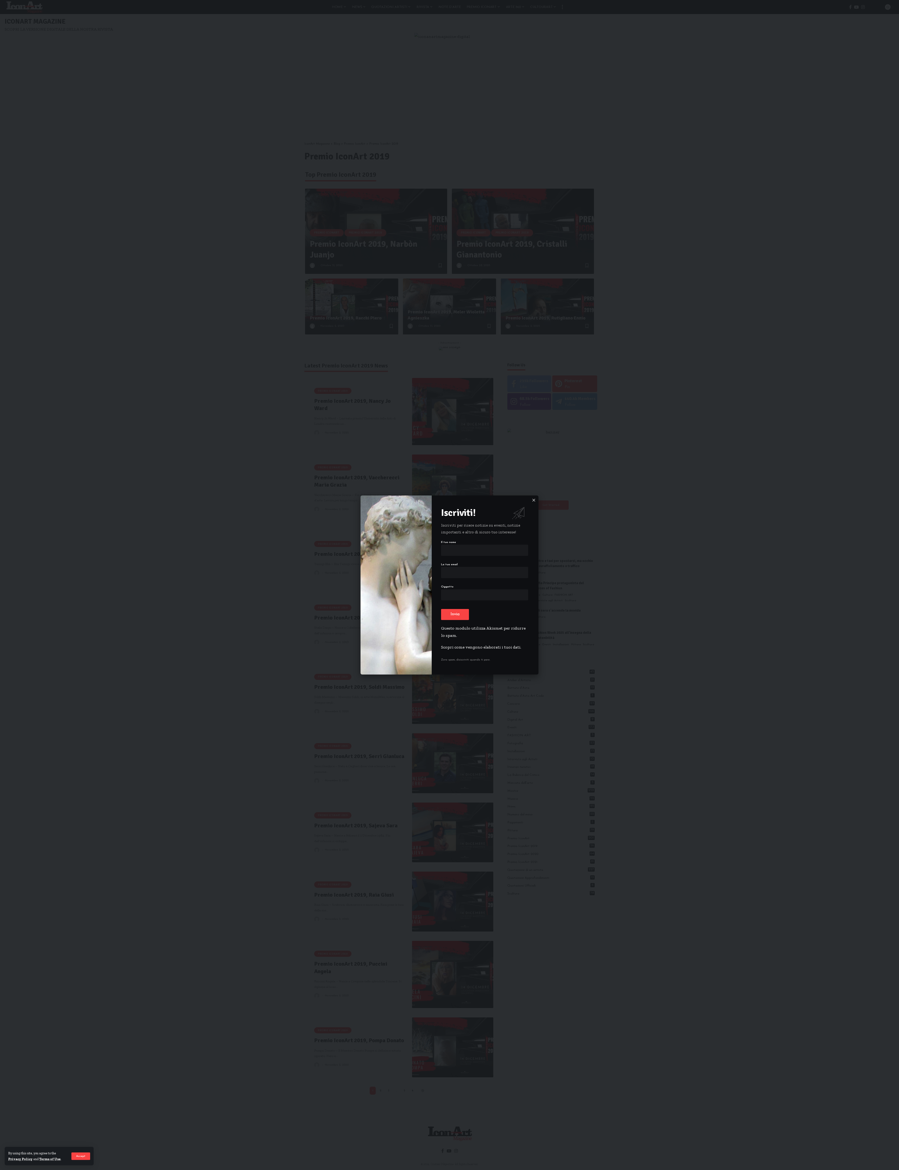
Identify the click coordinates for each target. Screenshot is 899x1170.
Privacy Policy (20, 1159)
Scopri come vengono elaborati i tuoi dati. (481, 647)
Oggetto (447, 586)
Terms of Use (50, 1159)
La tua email (449, 564)
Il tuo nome (448, 542)
